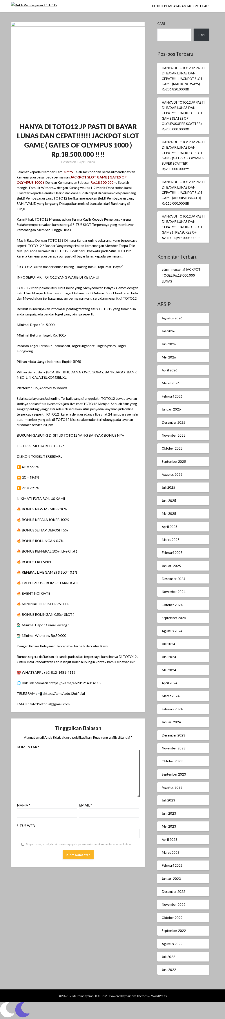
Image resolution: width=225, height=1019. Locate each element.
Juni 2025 (169, 500)
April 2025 (169, 527)
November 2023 (173, 748)
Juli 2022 (168, 957)
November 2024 (173, 592)
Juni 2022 (169, 970)
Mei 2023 (169, 826)
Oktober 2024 (172, 605)
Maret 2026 (171, 383)
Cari (161, 23)
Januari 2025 (171, 566)
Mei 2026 (169, 357)
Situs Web (26, 825)
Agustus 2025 (172, 474)
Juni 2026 (169, 344)
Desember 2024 (173, 579)
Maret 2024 (171, 696)
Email (85, 805)
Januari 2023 (171, 878)
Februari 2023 (172, 865)
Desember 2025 (173, 422)
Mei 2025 (169, 513)
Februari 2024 (172, 709)
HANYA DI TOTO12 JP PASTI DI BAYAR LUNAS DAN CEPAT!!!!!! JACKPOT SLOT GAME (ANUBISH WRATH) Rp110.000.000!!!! (183, 192)
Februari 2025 (172, 553)
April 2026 (169, 370)
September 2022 (174, 931)
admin (166, 269)
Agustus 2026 (172, 318)
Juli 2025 (168, 487)
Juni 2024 (169, 657)
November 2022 (173, 904)
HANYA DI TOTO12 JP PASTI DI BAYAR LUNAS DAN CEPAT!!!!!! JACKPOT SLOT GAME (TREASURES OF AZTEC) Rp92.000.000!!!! (183, 227)
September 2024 (174, 618)
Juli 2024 (168, 644)
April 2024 (169, 683)
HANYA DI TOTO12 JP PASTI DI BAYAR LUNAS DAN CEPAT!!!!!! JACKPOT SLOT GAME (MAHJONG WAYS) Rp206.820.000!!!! (183, 78)
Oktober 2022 (172, 918)
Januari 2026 (171, 409)
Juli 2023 (168, 800)
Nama (23, 805)
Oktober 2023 (172, 761)
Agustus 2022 (172, 944)
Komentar (28, 747)
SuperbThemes (137, 996)
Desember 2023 (173, 735)
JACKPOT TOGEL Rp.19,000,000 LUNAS (181, 275)
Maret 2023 (171, 852)
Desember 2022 (173, 891)
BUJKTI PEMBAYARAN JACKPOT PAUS (181, 6)
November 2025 (173, 435)
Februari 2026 (172, 396)
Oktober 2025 (172, 448)
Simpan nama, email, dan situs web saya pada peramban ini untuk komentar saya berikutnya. (79, 844)
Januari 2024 (171, 722)
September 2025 (174, 461)
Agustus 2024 (172, 631)
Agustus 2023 (172, 787)
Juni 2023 (169, 813)
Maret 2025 (171, 540)
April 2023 (169, 839)
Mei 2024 (169, 670)
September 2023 (174, 774)
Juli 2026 (168, 331)
